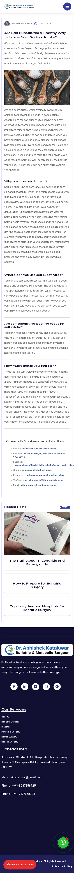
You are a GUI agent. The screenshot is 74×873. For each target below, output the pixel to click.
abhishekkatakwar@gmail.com (21, 777)
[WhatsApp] (63, 842)
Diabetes (6, 727)
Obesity (5, 717)
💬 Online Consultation (20, 864)
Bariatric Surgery (10, 722)
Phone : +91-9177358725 (18, 794)
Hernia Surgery (9, 737)
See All (65, 507)
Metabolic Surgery (10, 732)
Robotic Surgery (9, 742)
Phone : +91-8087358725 (18, 785)
